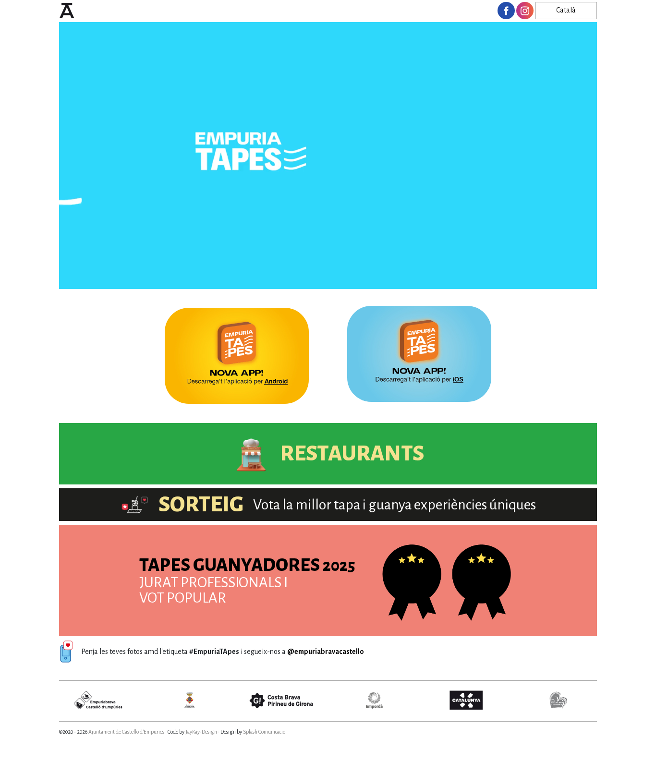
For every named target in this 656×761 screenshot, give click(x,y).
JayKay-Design (201, 732)
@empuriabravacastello (325, 651)
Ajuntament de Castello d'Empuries (126, 732)
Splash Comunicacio (264, 732)
